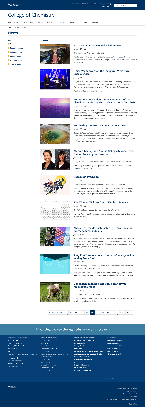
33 (77, 313)
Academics (28, 22)
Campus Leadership (115, 346)
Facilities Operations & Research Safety (88, 354)
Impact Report (16, 56)
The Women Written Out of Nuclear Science (101, 202)
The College (13, 22)
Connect (84, 22)
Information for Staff (81, 357)
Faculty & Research (46, 22)
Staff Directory (80, 368)
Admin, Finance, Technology (84, 340)
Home (10, 28)
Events (73, 22)
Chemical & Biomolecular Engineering (96, 4)
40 (114, 313)
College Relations (80, 346)
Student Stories (16, 64)
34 (82, 313)
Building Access (79, 343)
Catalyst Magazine (17, 52)
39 (109, 313)
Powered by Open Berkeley (127, 388)
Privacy (134, 397)
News (62, 22)
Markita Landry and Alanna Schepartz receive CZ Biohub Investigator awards (104, 152)
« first (52, 312)
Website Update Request (83, 370)
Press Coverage (16, 48)
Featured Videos (16, 60)
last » (130, 312)
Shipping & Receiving (81, 365)
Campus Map (112, 351)
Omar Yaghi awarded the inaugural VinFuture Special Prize (101, 72)
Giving (95, 22)
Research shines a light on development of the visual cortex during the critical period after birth (104, 101)
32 (71, 313)
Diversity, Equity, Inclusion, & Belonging (88, 351)
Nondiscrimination (130, 394)
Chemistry (75, 4)
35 (87, 313)
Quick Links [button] (105, 7)
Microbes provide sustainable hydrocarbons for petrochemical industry (103, 229)
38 (103, 313)
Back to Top (133, 404)
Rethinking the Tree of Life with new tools (100, 125)
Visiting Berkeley (114, 354)
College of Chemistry (31, 15)
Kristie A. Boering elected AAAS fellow (97, 45)
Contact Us (78, 349)
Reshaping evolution (86, 176)
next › (123, 312)
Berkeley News (113, 343)
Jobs (75, 362)
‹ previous (61, 312)
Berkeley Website (114, 340)
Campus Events (113, 349)
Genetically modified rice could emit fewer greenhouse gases (100, 285)
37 (98, 313)
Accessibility (132, 391)
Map (9, 351)
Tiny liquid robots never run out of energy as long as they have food (104, 256)
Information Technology (83, 360)
